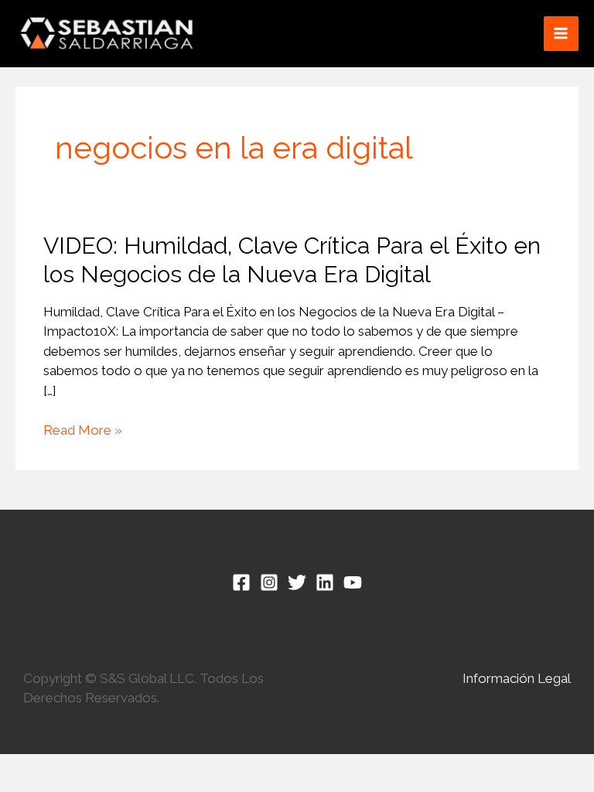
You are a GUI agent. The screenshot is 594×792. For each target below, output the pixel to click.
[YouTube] (352, 582)
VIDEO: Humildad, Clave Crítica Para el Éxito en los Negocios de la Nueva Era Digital (292, 260)
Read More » (82, 431)
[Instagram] (269, 582)
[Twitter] (297, 582)
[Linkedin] (325, 582)
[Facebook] (241, 582)
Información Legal (517, 678)
